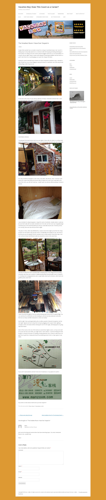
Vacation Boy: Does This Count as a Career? (38, 7)
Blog (19, 17)
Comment (20, 450)
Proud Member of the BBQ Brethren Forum (78, 107)
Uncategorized (73, 69)
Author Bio (42, 13)
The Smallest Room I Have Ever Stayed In (78, 51)
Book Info (20, 13)
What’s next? (70, 13)
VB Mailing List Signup (31, 13)
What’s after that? (80, 13)
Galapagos (72, 67)
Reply (19, 437)
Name (20, 466)
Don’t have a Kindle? (28, 17)
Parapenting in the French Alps (76, 46)
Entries (72, 79)
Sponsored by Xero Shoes (42, 17)
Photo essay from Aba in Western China (78, 55)
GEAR (64, 17)
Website (20, 477)
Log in (71, 77)
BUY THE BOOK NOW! (55, 17)
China (33, 406)
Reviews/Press (61, 13)
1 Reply (20, 46)
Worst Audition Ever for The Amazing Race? (52, 415)
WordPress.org (73, 83)
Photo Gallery (51, 13)
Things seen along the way (25, 415)
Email (20, 471)
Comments (73, 81)
